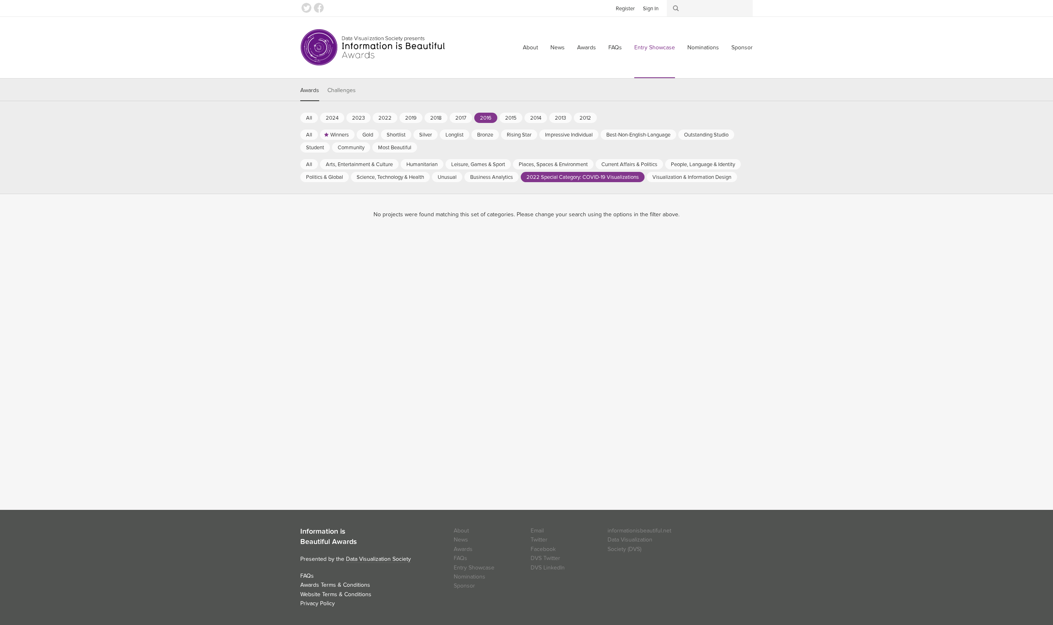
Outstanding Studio (706, 135)
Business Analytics (491, 177)
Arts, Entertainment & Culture (359, 164)
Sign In (651, 8)
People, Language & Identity (703, 164)
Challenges (341, 90)
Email (537, 530)
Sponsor (742, 47)
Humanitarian (422, 164)
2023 (358, 118)
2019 (411, 118)
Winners (339, 135)
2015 (511, 118)
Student (315, 147)
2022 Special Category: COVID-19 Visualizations (582, 177)
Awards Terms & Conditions (335, 584)
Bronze (485, 135)
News (557, 47)
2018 (436, 118)
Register (625, 8)
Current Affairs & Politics (629, 164)
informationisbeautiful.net (639, 530)
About (530, 47)
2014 (535, 118)
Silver (425, 135)
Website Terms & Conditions (335, 594)
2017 (460, 118)
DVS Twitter (545, 558)
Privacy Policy (317, 603)
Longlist (454, 135)
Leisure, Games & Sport (478, 164)
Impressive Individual (569, 135)
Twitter (306, 8)
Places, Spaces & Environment (553, 164)
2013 (560, 118)
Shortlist (396, 135)
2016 (486, 118)
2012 (585, 118)
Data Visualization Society (378, 559)
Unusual (447, 177)
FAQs (615, 47)
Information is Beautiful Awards (373, 47)
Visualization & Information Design (691, 177)
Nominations (703, 47)
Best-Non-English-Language (638, 135)
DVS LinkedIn (548, 567)
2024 (332, 118)
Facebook (319, 8)
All (309, 118)
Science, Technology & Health (390, 177)
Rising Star (519, 135)
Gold (367, 135)
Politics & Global (324, 177)
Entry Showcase (654, 47)
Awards (586, 47)
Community (351, 147)
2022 (385, 118)
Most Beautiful (394, 147)
